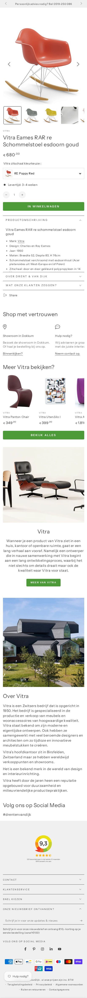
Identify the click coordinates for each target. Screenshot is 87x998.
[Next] (78, 64)
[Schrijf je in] (82, 920)
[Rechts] (81, 4)
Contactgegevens (59, 989)
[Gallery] (43, 75)
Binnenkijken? (13, 353)
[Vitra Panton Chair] (20, 391)
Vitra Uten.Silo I (49, 417)
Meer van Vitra (43, 582)
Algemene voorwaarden (69, 984)
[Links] (6, 4)
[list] (43, 342)
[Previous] (9, 64)
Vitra (6, 131)
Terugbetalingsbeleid (20, 984)
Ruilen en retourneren (33, 989)
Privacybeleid (44, 984)
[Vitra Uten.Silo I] (56, 391)
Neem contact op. (67, 353)
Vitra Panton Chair (16, 417)
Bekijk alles (43, 435)
